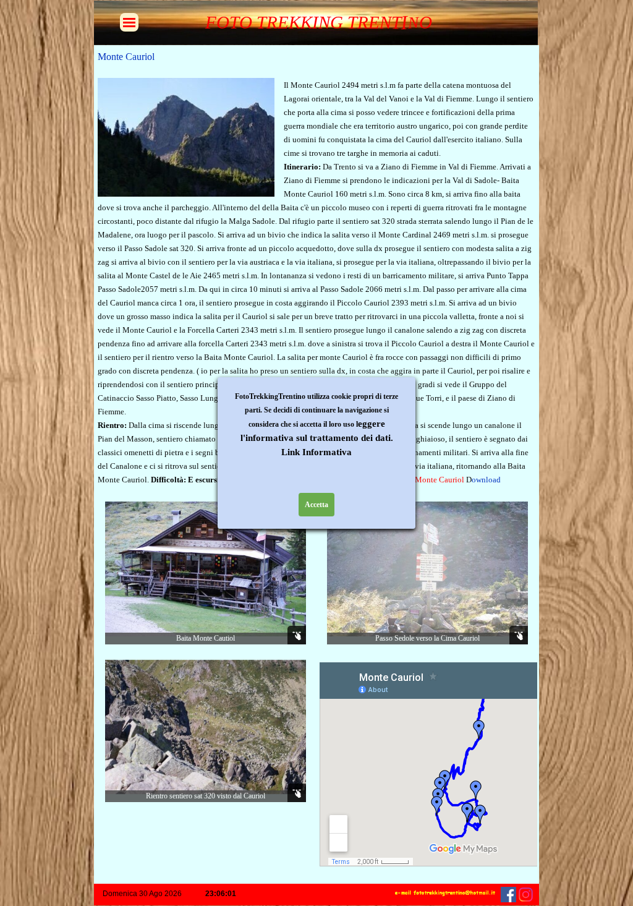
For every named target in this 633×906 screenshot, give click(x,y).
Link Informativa (316, 452)
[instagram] (525, 894)
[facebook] (508, 894)
